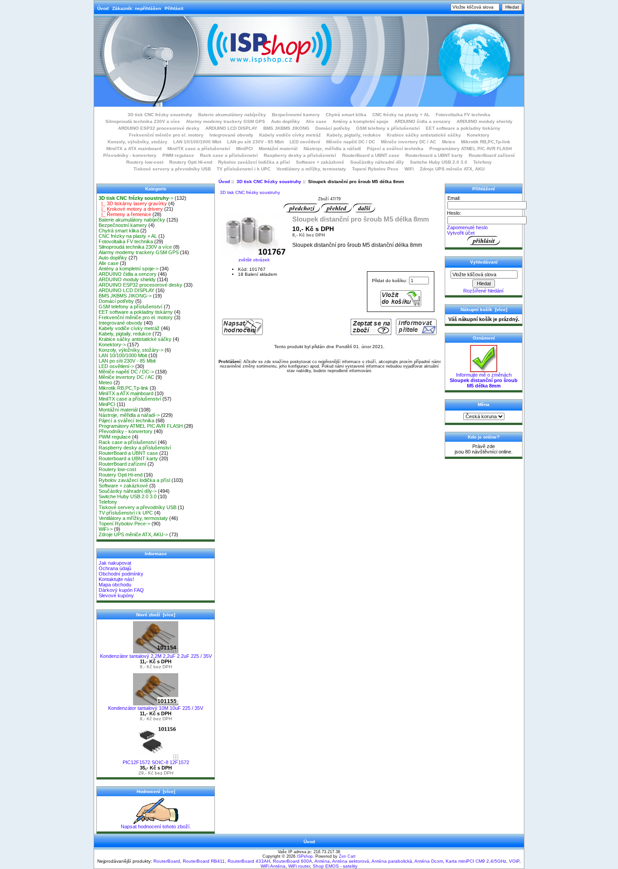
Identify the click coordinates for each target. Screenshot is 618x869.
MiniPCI (244, 148)
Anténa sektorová (350, 861)
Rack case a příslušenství (229, 155)
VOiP (514, 861)
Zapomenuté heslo (467, 227)
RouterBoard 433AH (249, 861)
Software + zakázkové (320, 162)
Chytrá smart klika (346, 114)
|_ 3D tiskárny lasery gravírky (133, 203)
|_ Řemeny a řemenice (125, 214)
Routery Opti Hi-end (190, 162)
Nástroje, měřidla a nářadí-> (129, 415)
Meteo (448, 141)
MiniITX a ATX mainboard (134, 148)
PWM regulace (178, 155)
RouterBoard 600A (292, 861)
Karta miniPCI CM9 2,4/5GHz (476, 861)
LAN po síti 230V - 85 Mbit (255, 141)
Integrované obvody (231, 134)
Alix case (316, 121)
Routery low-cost (144, 162)
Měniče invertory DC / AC (408, 141)
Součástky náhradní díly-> (128, 491)
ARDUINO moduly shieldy (484, 121)
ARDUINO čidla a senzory (423, 121)
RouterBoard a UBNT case (370, 155)
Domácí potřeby (332, 128)
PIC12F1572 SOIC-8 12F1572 (156, 762)
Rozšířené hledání (483, 290)
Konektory (478, 134)
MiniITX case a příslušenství (198, 148)
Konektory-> (112, 344)
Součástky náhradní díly (377, 162)
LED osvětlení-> (116, 366)
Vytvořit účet (461, 233)
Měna (484, 404)
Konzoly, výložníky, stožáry (137, 141)
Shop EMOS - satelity (335, 866)
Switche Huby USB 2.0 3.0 (438, 162)
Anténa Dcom (428, 861)
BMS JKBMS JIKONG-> (125, 295)
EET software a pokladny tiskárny (463, 128)
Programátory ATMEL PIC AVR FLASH (470, 148)
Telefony (482, 162)
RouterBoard (166, 861)
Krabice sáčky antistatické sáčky (424, 134)
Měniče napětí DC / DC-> (126, 371)
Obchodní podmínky (121, 573)
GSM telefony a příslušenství (388, 128)
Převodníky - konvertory (130, 155)
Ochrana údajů (115, 568)
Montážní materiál (278, 148)
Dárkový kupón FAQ (121, 590)
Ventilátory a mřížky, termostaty (311, 168)
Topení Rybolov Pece (375, 168)
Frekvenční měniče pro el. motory (166, 134)
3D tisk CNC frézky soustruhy (269, 181)
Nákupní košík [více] (484, 309)
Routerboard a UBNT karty (434, 155)
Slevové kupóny (116, 595)
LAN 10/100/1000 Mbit (197, 141)
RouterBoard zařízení (492, 155)
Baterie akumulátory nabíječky (232, 114)
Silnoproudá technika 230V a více (142, 121)
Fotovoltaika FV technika (463, 114)
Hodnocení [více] (156, 791)
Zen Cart (347, 856)
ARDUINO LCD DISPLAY (231, 128)
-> (136, 198)
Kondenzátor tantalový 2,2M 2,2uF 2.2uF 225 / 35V (156, 656)
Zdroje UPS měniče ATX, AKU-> (133, 534)
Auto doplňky (285, 121)
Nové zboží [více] (155, 614)
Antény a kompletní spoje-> (128, 268)
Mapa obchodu (115, 584)
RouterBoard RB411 (204, 861)
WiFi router (299, 866)
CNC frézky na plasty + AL (401, 114)
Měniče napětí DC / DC (350, 141)
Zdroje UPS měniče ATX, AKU (452, 168)
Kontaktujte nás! (116, 579)
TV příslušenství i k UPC (244, 168)
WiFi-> (106, 529)
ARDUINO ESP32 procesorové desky (159, 128)
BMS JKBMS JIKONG (286, 128)
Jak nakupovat (115, 563)
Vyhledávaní (484, 262)
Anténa (322, 861)
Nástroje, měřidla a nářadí (332, 148)
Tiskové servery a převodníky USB (172, 168)
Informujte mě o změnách (484, 380)
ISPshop (305, 856)
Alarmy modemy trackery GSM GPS (225, 121)
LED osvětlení (305, 141)
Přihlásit (174, 8)
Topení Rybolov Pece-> (124, 523)
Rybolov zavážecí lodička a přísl (254, 162)
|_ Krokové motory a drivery (131, 209)
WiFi (409, 168)
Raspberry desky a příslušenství (300, 155)
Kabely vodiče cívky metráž (290, 134)
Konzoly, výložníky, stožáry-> (131, 350)
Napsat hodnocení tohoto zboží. (156, 826)
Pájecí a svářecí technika (395, 148)
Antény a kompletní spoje (361, 121)
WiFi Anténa (273, 866)
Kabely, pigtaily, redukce (354, 134)
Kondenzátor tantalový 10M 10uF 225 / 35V (155, 708)
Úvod (103, 8)
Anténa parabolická (391, 861)
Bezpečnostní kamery (296, 114)
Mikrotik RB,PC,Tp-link (485, 141)
